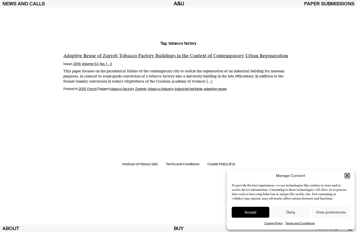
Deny (290, 212)
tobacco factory (122, 89)
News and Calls (23, 3)
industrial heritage (188, 89)
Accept (250, 212)
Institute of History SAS (140, 164)
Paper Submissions (329, 3)
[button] (347, 175)
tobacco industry (160, 89)
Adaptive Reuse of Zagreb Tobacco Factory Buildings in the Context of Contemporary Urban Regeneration (175, 55)
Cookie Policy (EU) (221, 164)
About (10, 228)
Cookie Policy (273, 223)
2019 (82, 89)
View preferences (331, 212)
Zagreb (140, 89)
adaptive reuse (215, 89)
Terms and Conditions (300, 223)
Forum (92, 89)
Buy (179, 228)
